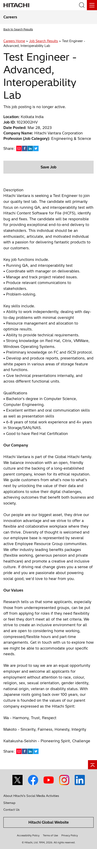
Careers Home (14, 41)
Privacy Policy (69, 835)
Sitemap (9, 803)
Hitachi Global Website (48, 822)
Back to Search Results (18, 29)
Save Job (48, 167)
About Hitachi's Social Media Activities (31, 796)
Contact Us (11, 809)
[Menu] (92, 5)
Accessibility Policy (28, 835)
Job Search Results (43, 41)
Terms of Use (50, 835)
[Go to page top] (92, 764)
